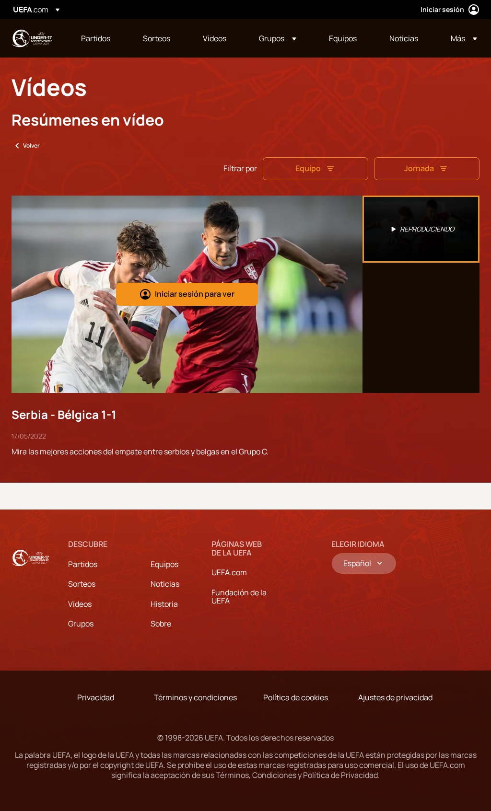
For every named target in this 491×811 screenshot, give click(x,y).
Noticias (165, 584)
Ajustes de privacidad (395, 697)
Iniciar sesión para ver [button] (194, 294)
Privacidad (95, 697)
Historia (164, 604)
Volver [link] (31, 145)
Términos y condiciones (195, 697)
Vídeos (80, 604)
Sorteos (81, 584)
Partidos (82, 564)
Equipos (164, 564)
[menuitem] (100, 38)
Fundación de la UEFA (239, 596)
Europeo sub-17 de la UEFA (32, 38)
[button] (278, 38)
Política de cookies (295, 697)
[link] (96, 38)
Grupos (81, 623)
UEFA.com (229, 572)
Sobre (161, 623)
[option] (420, 229)
